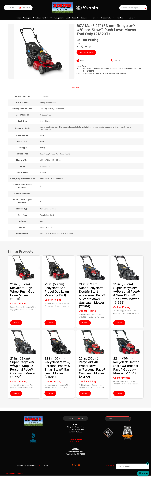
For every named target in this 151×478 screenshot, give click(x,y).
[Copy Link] (90, 46)
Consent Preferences (14, 473)
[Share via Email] (86, 46)
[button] (10, 8)
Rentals (120, 18)
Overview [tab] (75, 87)
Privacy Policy (110, 465)
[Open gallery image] (41, 51)
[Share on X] (82, 46)
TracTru (40, 465)
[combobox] (133, 7)
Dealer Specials (72, 18)
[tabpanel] (41, 52)
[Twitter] (75, 465)
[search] (144, 7)
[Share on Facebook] (78, 46)
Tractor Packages (23, 18)
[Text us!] (143, 473)
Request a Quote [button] (86, 52)
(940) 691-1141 (75, 442)
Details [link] (16, 323)
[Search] (128, 418)
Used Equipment (56, 18)
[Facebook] (72, 465)
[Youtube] (79, 465)
